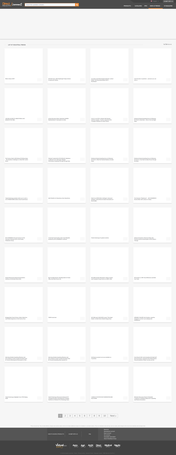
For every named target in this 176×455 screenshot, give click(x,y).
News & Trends (155, 6)
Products (127, 6)
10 (104, 415)
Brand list (106, 429)
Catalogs (138, 6)
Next (112, 415)
